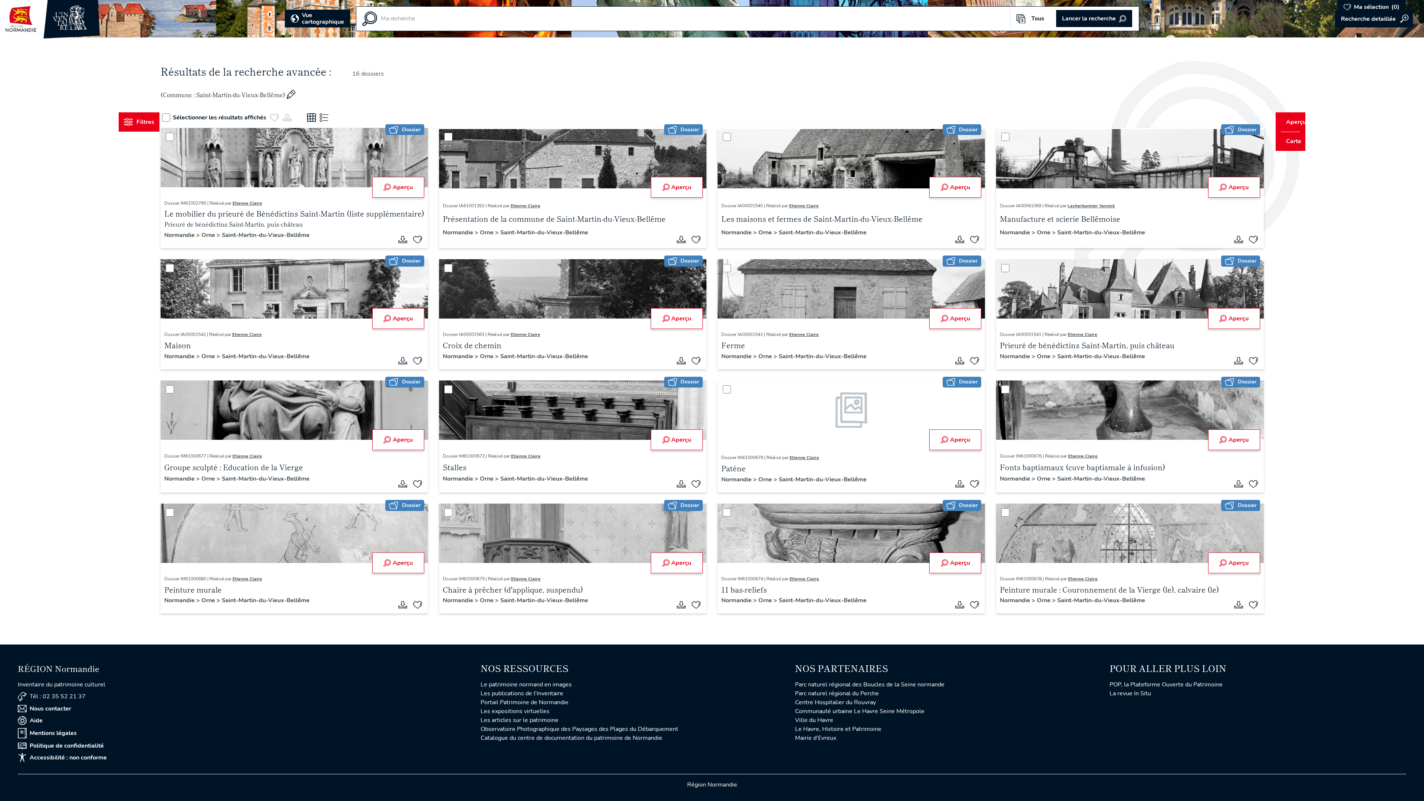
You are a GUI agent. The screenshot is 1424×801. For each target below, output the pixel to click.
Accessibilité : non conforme (68, 758)
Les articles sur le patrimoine (519, 720)
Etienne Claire (261, 203)
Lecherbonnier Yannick (1084, 206)
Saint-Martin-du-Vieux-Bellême (279, 235)
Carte (1288, 141)
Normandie (194, 235)
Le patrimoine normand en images (526, 684)
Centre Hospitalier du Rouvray (835, 702)
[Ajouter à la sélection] (424, 239)
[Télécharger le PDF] (409, 239)
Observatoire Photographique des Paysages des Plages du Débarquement (579, 729)
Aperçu (410, 187)
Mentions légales (53, 733)
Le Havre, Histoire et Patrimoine (838, 729)
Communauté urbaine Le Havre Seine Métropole (859, 711)
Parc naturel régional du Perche (837, 693)
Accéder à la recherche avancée (1374, 18)
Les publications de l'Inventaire (522, 693)
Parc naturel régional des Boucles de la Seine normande (870, 684)
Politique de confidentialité (67, 746)
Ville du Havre (814, 720)
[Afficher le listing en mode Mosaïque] (325, 117)
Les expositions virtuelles (515, 711)
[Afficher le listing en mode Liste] (338, 117)
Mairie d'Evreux (815, 738)
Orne (222, 235)
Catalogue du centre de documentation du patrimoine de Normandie (571, 738)
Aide (36, 720)
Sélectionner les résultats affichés (233, 117)
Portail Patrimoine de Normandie (524, 702)
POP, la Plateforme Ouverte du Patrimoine (1166, 684)
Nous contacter (50, 709)
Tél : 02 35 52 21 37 (58, 696)
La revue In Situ (1130, 693)
